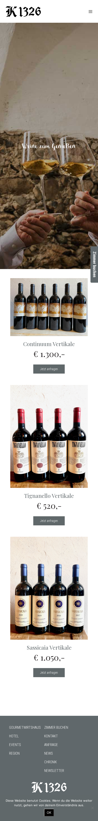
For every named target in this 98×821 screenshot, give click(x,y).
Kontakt (51, 736)
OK (49, 812)
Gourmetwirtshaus (25, 727)
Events (15, 745)
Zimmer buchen (56, 727)
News (48, 753)
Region (14, 753)
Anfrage (51, 745)
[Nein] (92, 808)
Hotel (14, 736)
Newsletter (54, 771)
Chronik (50, 762)
